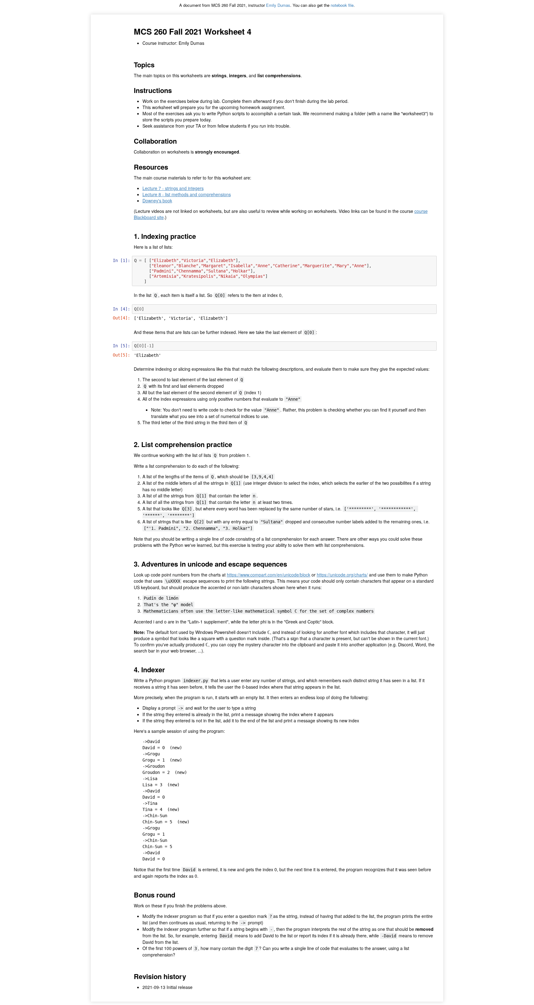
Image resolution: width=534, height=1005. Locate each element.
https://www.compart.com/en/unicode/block (268, 575)
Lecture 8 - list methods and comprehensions (186, 194)
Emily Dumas (278, 5)
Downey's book (157, 200)
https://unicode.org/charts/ (342, 575)
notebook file (342, 5)
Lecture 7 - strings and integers (173, 188)
